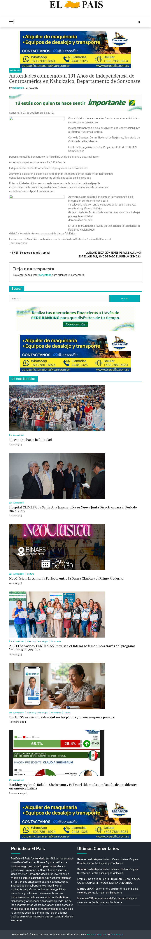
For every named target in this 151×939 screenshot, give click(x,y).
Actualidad (15, 70)
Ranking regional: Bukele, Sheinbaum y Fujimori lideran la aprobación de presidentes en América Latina (73, 786)
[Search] (139, 22)
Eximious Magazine (97, 934)
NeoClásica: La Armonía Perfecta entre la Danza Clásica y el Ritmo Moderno (66, 578)
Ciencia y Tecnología (37, 641)
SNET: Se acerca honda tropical (31, 252)
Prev (25, 49)
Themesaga (116, 934)
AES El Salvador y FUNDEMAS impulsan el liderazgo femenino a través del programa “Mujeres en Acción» (72, 648)
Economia (56, 641)
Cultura (30, 574)
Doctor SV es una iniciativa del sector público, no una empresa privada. (62, 717)
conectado (45, 274)
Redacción (18, 87)
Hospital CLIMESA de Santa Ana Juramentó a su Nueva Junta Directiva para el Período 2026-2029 (73, 509)
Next (126, 49)
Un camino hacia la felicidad (30, 439)
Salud (67, 713)
